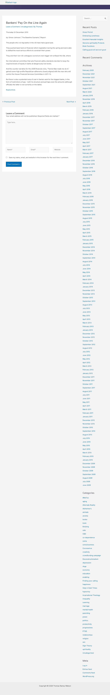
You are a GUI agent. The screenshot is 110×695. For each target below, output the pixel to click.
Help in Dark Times (90, 588)
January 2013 (88, 330)
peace (85, 617)
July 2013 (86, 308)
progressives (88, 628)
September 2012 (89, 344)
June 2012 (86, 355)
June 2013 (87, 312)
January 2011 (87, 417)
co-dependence (89, 537)
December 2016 (89, 160)
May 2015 (86, 229)
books (85, 519)
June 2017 (86, 139)
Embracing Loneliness (91, 36)
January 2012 (88, 373)
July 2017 (86, 135)
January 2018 (88, 114)
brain (84, 523)
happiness (86, 584)
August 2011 (87, 391)
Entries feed (87, 669)
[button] (76, 2)
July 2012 (86, 352)
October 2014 (88, 254)
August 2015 (87, 218)
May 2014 (86, 272)
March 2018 (87, 106)
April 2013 (86, 319)
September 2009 (89, 474)
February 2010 (88, 456)
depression (87, 563)
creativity (86, 552)
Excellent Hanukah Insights (93, 39)
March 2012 (87, 366)
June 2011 (86, 399)
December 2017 (89, 117)
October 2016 (88, 168)
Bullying (86, 527)
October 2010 (88, 427)
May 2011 (86, 402)
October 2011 (88, 384)
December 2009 (89, 464)
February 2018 (88, 110)
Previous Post (8, 102)
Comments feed (89, 673)
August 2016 (87, 175)
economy (86, 570)
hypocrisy (86, 592)
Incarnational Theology (91, 595)
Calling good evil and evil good (94, 50)
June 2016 (86, 182)
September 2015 (89, 215)
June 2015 (86, 225)
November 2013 (89, 294)
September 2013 (89, 301)
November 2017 (89, 121)
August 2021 (87, 88)
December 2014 (89, 247)
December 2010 (89, 420)
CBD (84, 534)
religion (85, 638)
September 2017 (89, 128)
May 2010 (86, 445)
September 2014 (89, 258)
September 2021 (89, 85)
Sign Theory (87, 646)
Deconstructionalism (90, 559)
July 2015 (86, 222)
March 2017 (87, 150)
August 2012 (87, 348)
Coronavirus (87, 548)
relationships (87, 635)
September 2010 (89, 431)
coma (85, 541)
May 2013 (86, 316)
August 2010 (87, 435)
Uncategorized (26, 27)
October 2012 (88, 341)
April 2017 (86, 146)
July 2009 (86, 481)
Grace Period (88, 32)
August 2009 (87, 478)
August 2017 (87, 132)
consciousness (88, 545)
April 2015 (86, 233)
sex (84, 642)
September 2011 (89, 388)
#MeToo (86, 498)
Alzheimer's (87, 509)
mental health (88, 610)
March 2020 (87, 92)
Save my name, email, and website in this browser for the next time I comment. (39, 157)
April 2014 (86, 276)
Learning (86, 602)
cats (84, 530)
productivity (87, 624)
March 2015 (87, 236)
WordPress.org (88, 676)
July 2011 (86, 395)
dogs (84, 566)
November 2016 (89, 164)
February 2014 (88, 283)
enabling (86, 577)
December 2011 (88, 377)
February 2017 (88, 153)
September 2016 (89, 171)
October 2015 (88, 211)
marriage (86, 606)
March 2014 (87, 279)
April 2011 (86, 406)
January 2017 (88, 157)
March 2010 (87, 453)
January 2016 (88, 200)
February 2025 (88, 70)
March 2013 (87, 323)
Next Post (71, 102)
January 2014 (88, 287)
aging (85, 501)
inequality (86, 599)
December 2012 (89, 334)
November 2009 (89, 467)
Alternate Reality (89, 505)
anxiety (85, 516)
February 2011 (88, 413)
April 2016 (86, 189)
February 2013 (88, 326)
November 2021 (89, 77)
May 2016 (86, 186)
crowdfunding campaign (92, 555)
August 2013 (87, 305)
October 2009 (88, 471)
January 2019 (88, 95)
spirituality (87, 649)
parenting (86, 613)
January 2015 (88, 243)
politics (85, 620)
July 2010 (86, 438)
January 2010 (88, 460)
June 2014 (87, 269)
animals (85, 512)
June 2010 (86, 442)
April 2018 (86, 103)
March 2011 (87, 409)
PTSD (85, 631)
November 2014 (89, 251)
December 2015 (89, 204)
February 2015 (88, 240)
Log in (85, 666)
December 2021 (89, 74)
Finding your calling (90, 581)
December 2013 (89, 290)
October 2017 (88, 124)
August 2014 (87, 261)
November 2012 (89, 337)
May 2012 (86, 359)
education (86, 574)
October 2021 (88, 81)
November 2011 (88, 380)
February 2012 (88, 370)
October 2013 (88, 298)
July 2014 (86, 265)
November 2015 (89, 207)
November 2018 (89, 99)
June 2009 (87, 485)
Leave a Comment (13, 27)
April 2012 (86, 363)
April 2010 (86, 449)
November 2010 (89, 424)
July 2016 (86, 178)
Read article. (11, 90)
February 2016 (88, 197)
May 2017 (86, 142)
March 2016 (87, 193)
